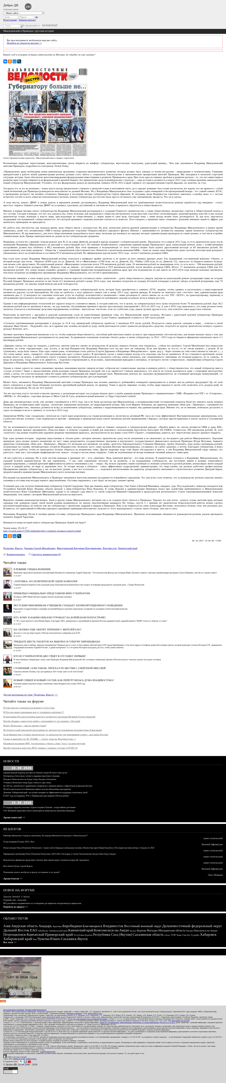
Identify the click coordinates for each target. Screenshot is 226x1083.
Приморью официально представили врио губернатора (52, 593)
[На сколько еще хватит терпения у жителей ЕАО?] (7, 636)
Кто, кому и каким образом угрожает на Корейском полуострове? (60, 617)
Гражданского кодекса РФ (180, 1021)
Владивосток (110, 548)
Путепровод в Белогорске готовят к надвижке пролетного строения (31, 776)
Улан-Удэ (186, 935)
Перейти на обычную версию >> (24, 43)
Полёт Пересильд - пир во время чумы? (24, 725)
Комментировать (16, 554)
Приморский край (127, 548)
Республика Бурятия (83, 935)
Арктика (57, 926)
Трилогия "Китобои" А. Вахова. (16, 897)
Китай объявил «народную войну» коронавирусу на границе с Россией (41, 721)
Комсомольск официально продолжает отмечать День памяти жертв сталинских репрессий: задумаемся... (46, 860)
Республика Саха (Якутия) (112, 935)
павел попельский (213, 838)
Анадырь (45, 926)
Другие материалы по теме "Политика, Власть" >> (30, 694)
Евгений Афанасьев (212, 844)
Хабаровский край (17, 939)
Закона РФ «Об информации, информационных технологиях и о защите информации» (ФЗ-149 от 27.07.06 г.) (138, 1022)
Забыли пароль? (27, 20)
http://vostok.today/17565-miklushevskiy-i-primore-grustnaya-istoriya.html (42, 531)
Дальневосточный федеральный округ (192, 926)
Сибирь (167, 935)
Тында (178, 935)
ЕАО (33, 930)
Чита (35, 939)
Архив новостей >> (14, 817)
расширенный (49, 25)
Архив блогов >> (13, 878)
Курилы (141, 930)
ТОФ (173, 935)
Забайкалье (43, 930)
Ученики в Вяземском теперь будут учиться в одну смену (27, 782)
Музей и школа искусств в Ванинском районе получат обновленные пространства (37, 789)
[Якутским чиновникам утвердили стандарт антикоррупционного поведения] (7, 612)
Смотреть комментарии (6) (46, 554)
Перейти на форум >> (15, 906)
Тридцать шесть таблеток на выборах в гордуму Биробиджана (57, 641)
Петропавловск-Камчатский (23, 935)
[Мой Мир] (15, 61)
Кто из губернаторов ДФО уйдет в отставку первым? (50, 656)
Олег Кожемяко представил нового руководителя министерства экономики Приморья (39, 811)
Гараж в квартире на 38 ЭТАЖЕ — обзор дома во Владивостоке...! (39, 739)
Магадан (152, 930)
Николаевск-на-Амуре (206, 930)
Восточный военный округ (143, 926)
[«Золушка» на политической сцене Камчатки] (7, 587)
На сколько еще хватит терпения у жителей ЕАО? (47, 629)
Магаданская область (171, 930)
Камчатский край (80, 930)
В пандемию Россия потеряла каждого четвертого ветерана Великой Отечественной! (49, 716)
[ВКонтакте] (5, 61)
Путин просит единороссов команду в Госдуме (29, 707)
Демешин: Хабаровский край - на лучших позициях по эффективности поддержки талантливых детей (45, 792)
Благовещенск (92, 926)
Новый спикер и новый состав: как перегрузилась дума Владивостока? (64, 680)
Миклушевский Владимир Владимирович (79, 548)
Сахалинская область (148, 935)
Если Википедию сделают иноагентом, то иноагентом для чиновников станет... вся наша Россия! (55, 734)
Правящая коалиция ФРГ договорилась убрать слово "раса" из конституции (44, 743)
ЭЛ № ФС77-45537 (53, 1017)
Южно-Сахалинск (63, 939)
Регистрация (10, 20)
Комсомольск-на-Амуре (111, 930)
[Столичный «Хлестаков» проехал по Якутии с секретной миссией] (7, 674)
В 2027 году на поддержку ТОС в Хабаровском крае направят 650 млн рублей (35, 796)
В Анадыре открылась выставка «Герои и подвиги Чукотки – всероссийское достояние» (39, 807)
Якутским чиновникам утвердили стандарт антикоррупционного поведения (68, 605)
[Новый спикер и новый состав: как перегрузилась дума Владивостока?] (7, 686)
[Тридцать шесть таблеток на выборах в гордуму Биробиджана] (7, 648)
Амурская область (24, 926)
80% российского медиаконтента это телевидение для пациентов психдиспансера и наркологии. (42, 903)
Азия (7, 926)
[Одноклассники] (10, 61)
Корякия (133, 931)
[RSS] (3, 1001)
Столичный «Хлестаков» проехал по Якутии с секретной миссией (60, 668)
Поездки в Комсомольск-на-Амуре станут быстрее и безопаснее (29, 779)
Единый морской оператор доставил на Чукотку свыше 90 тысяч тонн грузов (35, 773)
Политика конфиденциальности (35, 1010)
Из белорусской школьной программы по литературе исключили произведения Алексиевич (52, 730)
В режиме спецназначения (32, 569)
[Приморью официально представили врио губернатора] (7, 599)
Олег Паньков (215, 875)
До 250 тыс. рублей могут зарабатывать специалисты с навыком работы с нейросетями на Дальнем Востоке (47, 786)
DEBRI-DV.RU (31, 1059)
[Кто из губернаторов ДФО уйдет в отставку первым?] (7, 662)
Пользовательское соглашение (13, 1010)
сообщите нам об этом (47, 1051)
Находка (189, 931)
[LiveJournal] (19, 61)
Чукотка (43, 939)
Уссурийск (195, 935)
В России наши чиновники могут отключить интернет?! (33, 712)
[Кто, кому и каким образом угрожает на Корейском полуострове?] (7, 624)
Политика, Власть (13, 548)
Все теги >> (10, 942)
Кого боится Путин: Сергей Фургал (18, 866)
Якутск (82, 939)
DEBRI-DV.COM (19, 1059)
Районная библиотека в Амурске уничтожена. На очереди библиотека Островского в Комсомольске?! (45, 835)
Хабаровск (208, 934)
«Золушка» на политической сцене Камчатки (45, 581)
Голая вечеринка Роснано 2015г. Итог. (19, 842)
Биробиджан (72, 926)
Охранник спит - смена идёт (14, 900)
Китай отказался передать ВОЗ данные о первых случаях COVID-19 (40, 748)
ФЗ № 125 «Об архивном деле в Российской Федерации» (88, 1019)
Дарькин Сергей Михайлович (39, 548)
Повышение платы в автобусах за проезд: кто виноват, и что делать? (31, 872)
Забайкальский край (58, 930)
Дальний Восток (16, 930)
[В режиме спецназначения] (7, 575)
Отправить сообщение (74, 1013)
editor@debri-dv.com (95, 1013)
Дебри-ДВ (10, 5)
